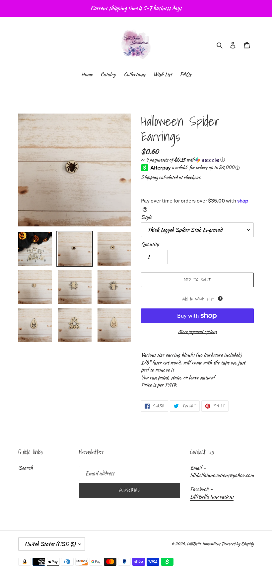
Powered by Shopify (238, 543)
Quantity (150, 244)
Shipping (149, 177)
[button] (183, 159)
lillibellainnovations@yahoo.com (222, 475)
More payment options (197, 331)
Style (146, 217)
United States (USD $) (50, 544)
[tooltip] (220, 298)
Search (25, 467)
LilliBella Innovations (212, 496)
